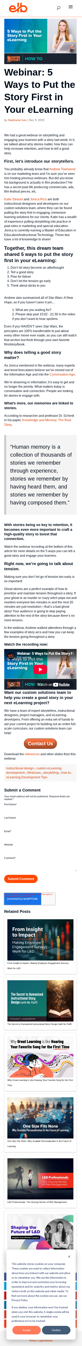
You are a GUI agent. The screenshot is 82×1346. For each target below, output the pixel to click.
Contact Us (40, 743)
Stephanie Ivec (17, 120)
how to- (66, 772)
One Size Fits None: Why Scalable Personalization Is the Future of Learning (39, 1143)
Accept (26, 1330)
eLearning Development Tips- (27, 777)
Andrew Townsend (62, 169)
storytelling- (51, 772)
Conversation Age (62, 374)
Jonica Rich (38, 199)
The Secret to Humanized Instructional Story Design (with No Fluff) (39, 1024)
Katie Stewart (13, 199)
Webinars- (34, 772)
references (32, 754)
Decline (56, 1330)
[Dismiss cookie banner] (69, 1257)
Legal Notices (45, 1340)
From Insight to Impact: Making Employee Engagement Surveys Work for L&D (38, 965)
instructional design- (20, 768)
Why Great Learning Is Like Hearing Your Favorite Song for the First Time (40, 1082)
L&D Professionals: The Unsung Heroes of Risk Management (37, 1202)
